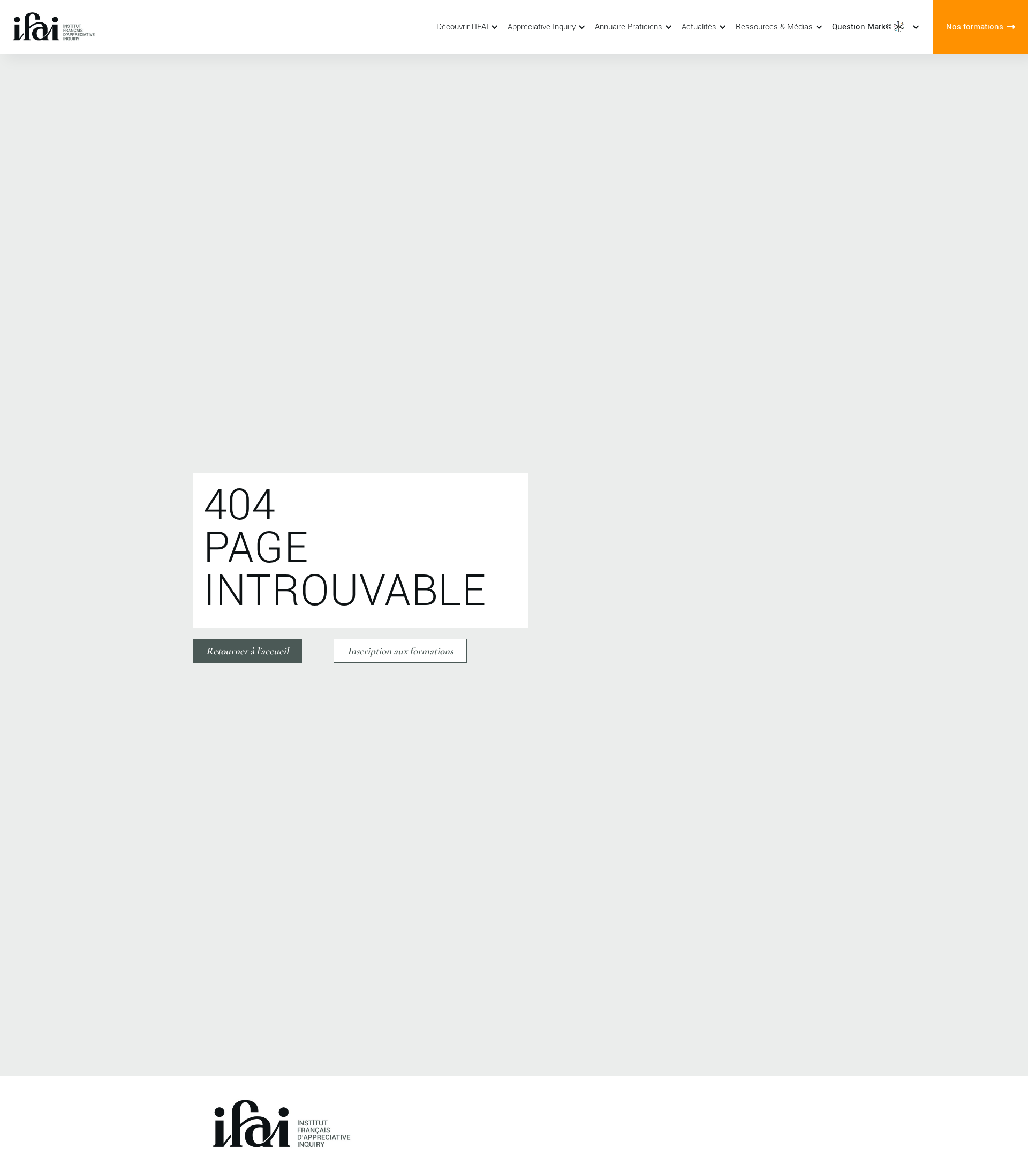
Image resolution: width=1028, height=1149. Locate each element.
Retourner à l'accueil (247, 651)
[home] (67, 27)
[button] (465, 27)
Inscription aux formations (400, 651)
